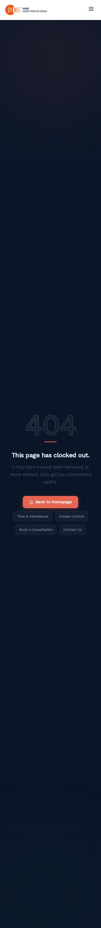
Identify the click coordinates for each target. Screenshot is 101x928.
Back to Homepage (54, 502)
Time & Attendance (32, 516)
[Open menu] (91, 9)
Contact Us (72, 530)
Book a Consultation (36, 530)
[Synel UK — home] (26, 10)
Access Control (71, 516)
